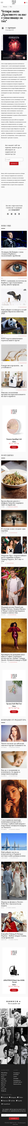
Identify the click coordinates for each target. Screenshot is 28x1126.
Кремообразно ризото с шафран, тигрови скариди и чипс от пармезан (12, 503)
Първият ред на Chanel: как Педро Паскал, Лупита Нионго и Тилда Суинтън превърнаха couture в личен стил (13, 610)
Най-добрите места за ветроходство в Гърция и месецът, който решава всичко (13, 854)
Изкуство (3, 532)
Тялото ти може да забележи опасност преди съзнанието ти (13, 745)
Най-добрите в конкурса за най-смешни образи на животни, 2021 (14, 312)
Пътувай (3, 1089)
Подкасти (4, 1075)
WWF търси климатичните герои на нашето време (12, 340)
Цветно (3, 1085)
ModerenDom (17, 1084)
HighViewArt (12, 28)
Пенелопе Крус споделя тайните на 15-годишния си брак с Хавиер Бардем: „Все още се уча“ (14, 558)
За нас (15, 1076)
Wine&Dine (4, 1073)
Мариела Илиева (22, 390)
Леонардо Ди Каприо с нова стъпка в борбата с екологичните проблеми (12, 254)
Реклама (15, 1078)
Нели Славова (12, 907)
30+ (2, 563)
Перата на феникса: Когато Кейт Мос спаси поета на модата (12, 904)
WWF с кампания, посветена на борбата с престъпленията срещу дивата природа (14, 283)
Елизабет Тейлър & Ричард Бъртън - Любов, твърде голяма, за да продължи (13, 936)
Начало (5, 7)
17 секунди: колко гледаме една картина (13, 530)
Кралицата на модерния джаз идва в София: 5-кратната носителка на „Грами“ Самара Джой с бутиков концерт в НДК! (14, 657)
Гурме (3, 506)
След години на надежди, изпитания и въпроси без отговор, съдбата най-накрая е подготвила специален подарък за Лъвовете (13, 824)
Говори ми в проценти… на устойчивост (12, 367)
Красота (3, 614)
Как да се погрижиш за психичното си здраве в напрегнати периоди (10, 772)
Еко (11, 7)
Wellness (4, 747)
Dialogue (3, 1079)
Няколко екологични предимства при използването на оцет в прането (13, 394)
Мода (2, 907)
